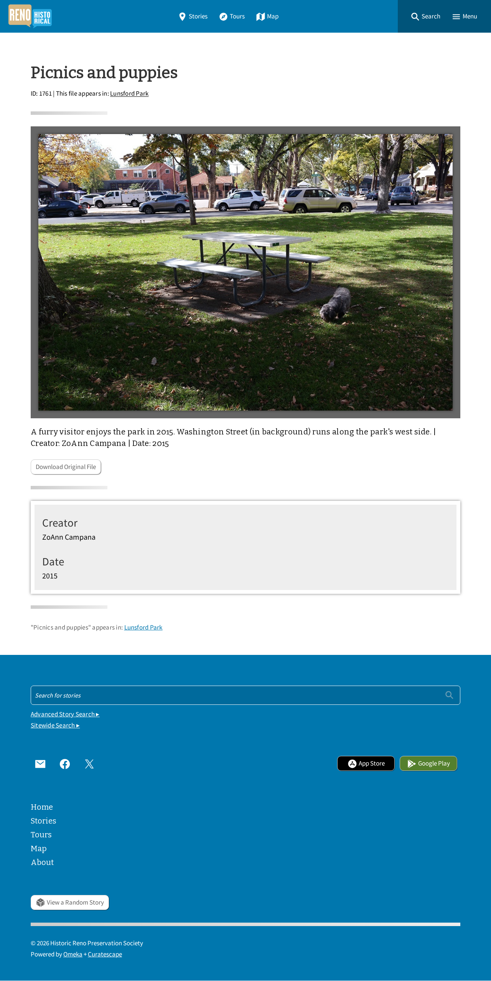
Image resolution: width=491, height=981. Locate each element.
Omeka (72, 954)
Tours (237, 16)
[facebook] (64, 763)
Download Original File (66, 467)
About (42, 862)
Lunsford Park (129, 94)
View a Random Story (75, 902)
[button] (425, 16)
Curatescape (105, 954)
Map (272, 16)
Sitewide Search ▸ (55, 725)
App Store (372, 763)
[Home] (30, 16)
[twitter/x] (89, 763)
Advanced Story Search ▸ (65, 714)
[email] (40, 763)
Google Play (434, 763)
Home (42, 807)
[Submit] (449, 695)
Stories (198, 16)
